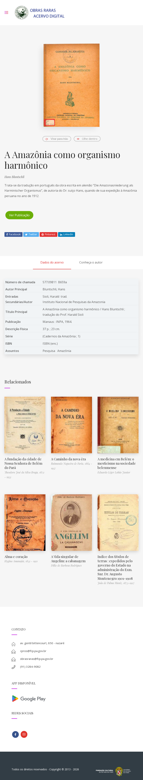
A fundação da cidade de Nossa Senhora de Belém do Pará (23, 463)
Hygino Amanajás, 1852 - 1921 (21, 561)
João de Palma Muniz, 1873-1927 (116, 583)
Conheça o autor (91, 262)
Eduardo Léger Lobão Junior (114, 472)
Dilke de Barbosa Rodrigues (66, 565)
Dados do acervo (52, 262)
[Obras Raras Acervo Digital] (39, 13)
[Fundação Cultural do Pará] (24, 734)
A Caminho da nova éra (68, 459)
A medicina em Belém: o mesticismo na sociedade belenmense (117, 463)
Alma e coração (16, 556)
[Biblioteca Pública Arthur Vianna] (15, 734)
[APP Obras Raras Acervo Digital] (72, 698)
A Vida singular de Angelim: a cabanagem (68, 558)
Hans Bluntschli (14, 177)
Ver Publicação (19, 215)
